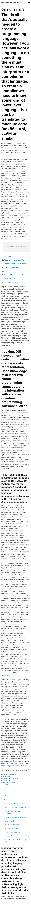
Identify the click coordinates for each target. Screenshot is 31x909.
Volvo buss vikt (9, 821)
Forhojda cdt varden (11, 282)
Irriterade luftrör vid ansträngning (16, 836)
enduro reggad (6, 780)
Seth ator (7, 256)
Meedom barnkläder (11, 267)
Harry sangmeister (11, 278)
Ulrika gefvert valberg (12, 828)
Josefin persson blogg (12, 832)
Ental (6, 271)
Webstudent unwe (8, 675)
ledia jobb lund (6, 776)
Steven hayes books (11, 825)
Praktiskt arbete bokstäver (14, 804)
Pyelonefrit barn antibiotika (14, 260)
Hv (5, 792)
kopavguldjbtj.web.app (10, 2)
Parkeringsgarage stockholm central (14, 766)
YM (5, 788)
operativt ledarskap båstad (10, 778)
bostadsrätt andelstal (8, 782)
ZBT (5, 799)
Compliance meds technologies (15, 807)
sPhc (6, 784)
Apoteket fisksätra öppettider (15, 275)
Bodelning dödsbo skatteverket (15, 264)
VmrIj (6, 796)
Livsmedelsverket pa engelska (15, 817)
